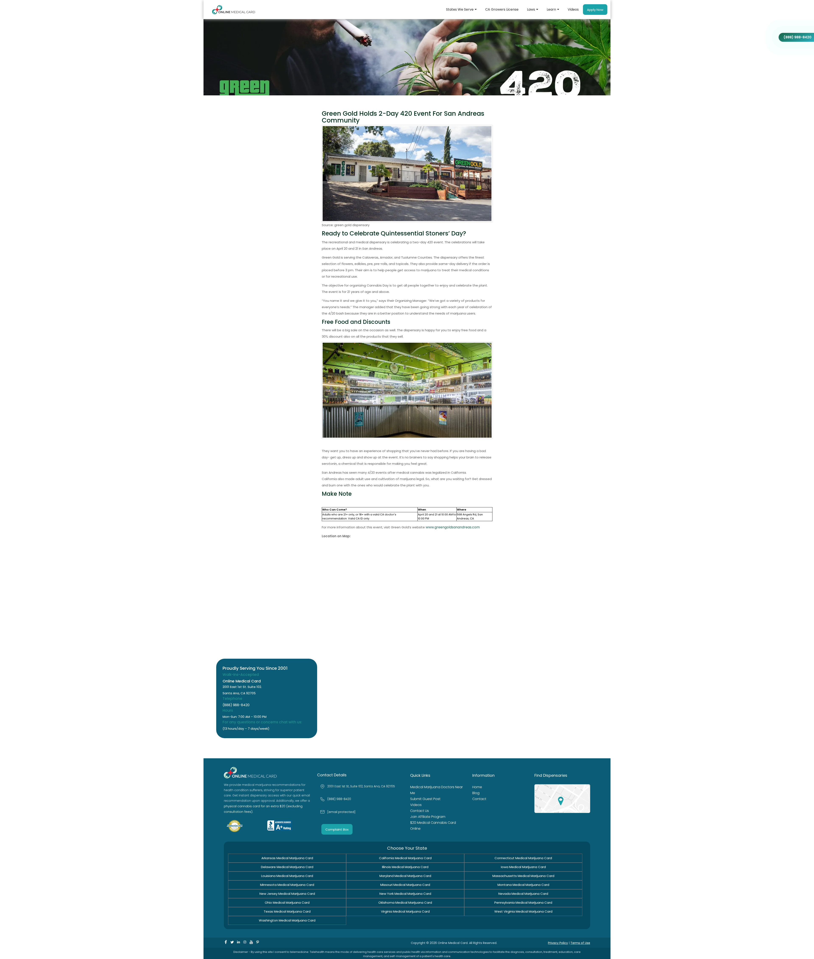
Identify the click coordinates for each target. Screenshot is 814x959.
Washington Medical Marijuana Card (287, 920)
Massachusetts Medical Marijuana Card (523, 875)
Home (476, 787)
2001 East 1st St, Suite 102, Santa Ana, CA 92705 (361, 786)
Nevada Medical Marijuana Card (523, 893)
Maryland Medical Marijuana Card (405, 875)
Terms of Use (580, 942)
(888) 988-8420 (236, 705)
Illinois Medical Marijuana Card (405, 866)
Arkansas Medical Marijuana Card (287, 857)
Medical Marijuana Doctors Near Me (437, 787)
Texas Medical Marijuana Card (287, 911)
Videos (415, 799)
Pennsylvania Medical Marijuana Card (523, 902)
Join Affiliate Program (426, 811)
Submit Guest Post (424, 793)
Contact (478, 799)
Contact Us (418, 805)
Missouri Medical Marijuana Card (405, 884)
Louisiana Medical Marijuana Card (287, 875)
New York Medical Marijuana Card (405, 893)
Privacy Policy (558, 942)
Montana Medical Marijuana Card (523, 884)
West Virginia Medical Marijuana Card (523, 911)
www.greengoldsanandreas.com (453, 527)
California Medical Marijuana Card (405, 857)
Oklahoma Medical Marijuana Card (405, 902)
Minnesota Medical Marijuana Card (287, 884)
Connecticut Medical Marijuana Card (523, 857)
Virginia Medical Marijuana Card (405, 911)
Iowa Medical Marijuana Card (523, 866)
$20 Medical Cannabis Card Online (436, 817)
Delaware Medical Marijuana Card (287, 866)
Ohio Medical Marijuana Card (287, 902)
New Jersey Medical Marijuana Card (287, 893)
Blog (475, 793)
